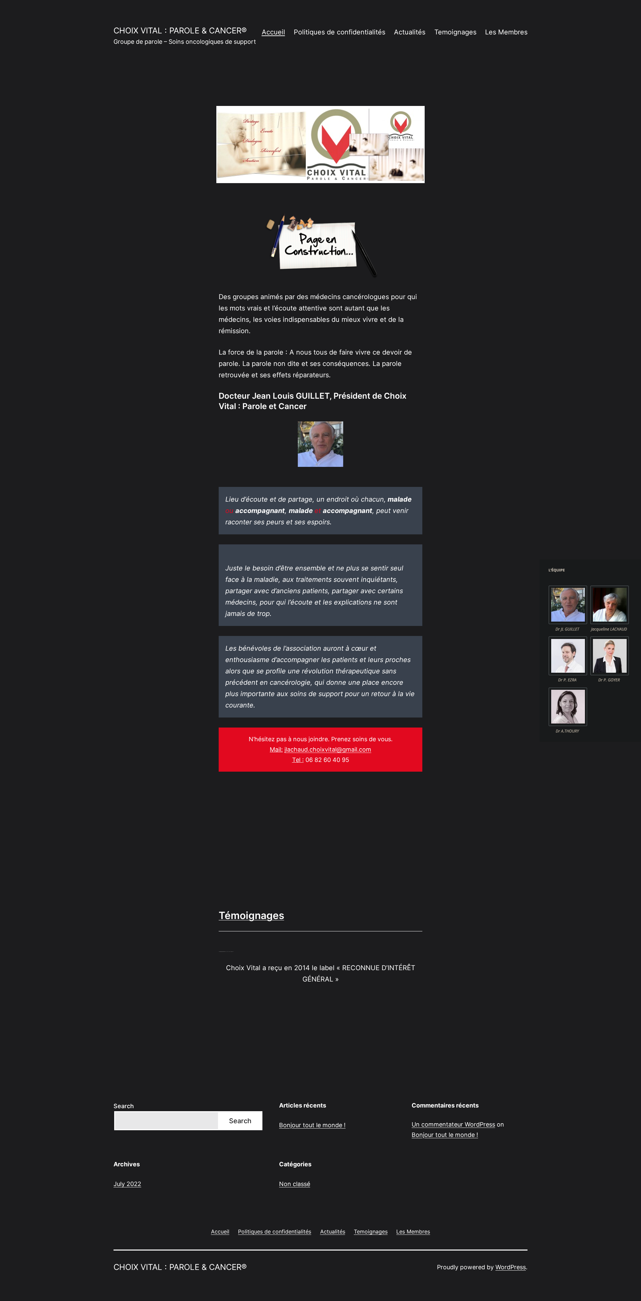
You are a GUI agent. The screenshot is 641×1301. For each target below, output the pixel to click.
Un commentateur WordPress (453, 1124)
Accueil (273, 32)
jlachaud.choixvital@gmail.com (327, 749)
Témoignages (251, 915)
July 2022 (127, 1183)
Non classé (294, 1183)
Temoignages (455, 32)
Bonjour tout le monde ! (312, 1125)
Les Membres (506, 32)
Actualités (409, 32)
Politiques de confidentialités (339, 32)
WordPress (510, 1267)
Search (124, 1106)
